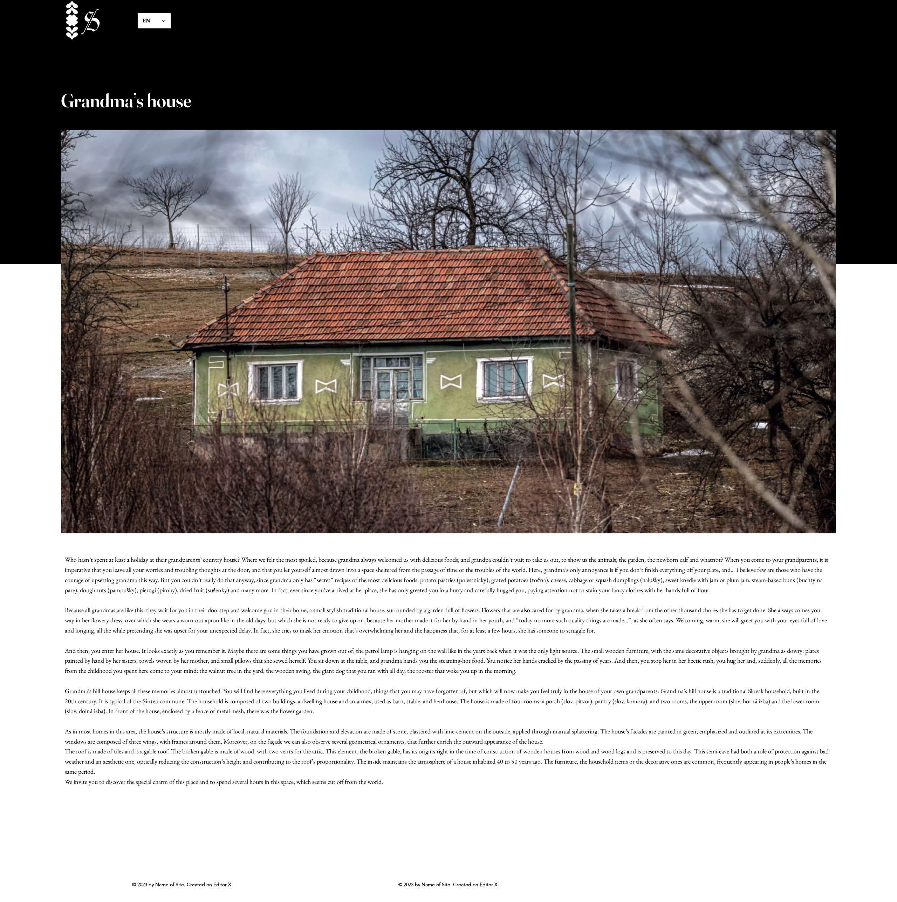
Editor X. (489, 884)
